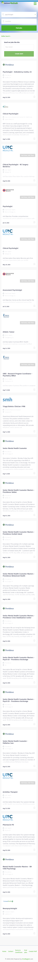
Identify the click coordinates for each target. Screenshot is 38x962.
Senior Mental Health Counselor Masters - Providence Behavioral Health (18, 575)
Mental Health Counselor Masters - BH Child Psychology (17, 868)
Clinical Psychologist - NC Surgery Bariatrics (15, 166)
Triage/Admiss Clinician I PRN (14, 406)
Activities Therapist (10, 792)
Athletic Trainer (8, 332)
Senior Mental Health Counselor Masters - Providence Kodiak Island (18, 533)
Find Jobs (19, 28)
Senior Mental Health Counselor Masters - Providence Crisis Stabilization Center (18, 617)
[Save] (34, 97)
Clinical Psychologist (10, 114)
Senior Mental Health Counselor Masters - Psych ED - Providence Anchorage (18, 659)
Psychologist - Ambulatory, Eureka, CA (17, 72)
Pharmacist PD (8, 825)
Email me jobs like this (12, 42)
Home (4, 951)
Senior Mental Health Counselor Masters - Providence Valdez (18, 491)
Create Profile (33, 951)
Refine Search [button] (5, 36)
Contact (10, 951)
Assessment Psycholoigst (12, 290)
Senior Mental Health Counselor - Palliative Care (15, 742)
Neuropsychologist (10, 908)
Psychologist (7, 206)
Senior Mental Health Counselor (15, 448)
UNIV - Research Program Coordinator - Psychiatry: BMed (17, 375)
